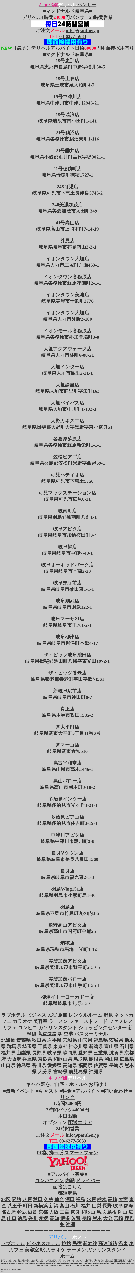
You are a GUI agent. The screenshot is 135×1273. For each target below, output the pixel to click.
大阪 (54, 1212)
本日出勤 (67, 1116)
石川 (75, 1205)
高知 (54, 1218)
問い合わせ (116, 1091)
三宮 (64, 1212)
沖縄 (70, 1224)
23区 (6, 1199)
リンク (67, 1097)
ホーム (67, 1256)
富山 (64, 1205)
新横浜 (41, 1205)
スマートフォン (81, 1152)
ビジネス (36, 1015)
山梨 (96, 1205)
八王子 (15, 1205)
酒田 (70, 1199)
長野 (107, 1205)
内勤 (70, 1180)
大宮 (123, 1199)
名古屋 (9, 1212)
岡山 (122, 1212)
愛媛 (44, 1218)
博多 (65, 1218)
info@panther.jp (82, 30)
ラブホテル (13, 1243)
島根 (112, 1212)
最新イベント (20, 1091)
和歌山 (88, 1212)
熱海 (128, 1205)
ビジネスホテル (43, 1243)
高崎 (112, 1199)
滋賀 (32, 1212)
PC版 (42, 1152)
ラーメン (76, 1249)
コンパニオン (49, 1180)
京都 (43, 1212)
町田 (28, 1205)
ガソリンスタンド (106, 1249)
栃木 (102, 1199)
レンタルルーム (85, 1015)
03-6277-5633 (72, 36)
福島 (80, 1199)
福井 (86, 1205)
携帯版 (56, 1152)
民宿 (77, 1243)
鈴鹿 (22, 1212)
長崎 (86, 1218)
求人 (53, 1260)
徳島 (22, 1218)
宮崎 (118, 1218)
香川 (33, 1218)
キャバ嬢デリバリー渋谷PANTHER (11, 1269)
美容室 (32, 1249)
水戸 (91, 1199)
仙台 (59, 1199)
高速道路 (107, 1243)
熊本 (97, 1218)
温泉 (123, 1243)
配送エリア (80, 1122)
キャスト (48, 1091)
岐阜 (118, 1205)
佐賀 (76, 1218)
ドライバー (88, 1180)
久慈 (48, 1199)
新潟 (54, 1205)
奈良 (75, 1212)
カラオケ (56, 1249)
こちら (74, 1186)
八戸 (27, 1199)
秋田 (38, 1199)
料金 (67, 1091)
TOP (3, 1271)
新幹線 (90, 1243)
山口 (12, 1218)
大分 (108, 1218)
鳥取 (101, 1212)
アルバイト (88, 1091)
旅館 (66, 1243)
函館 (16, 1199)
